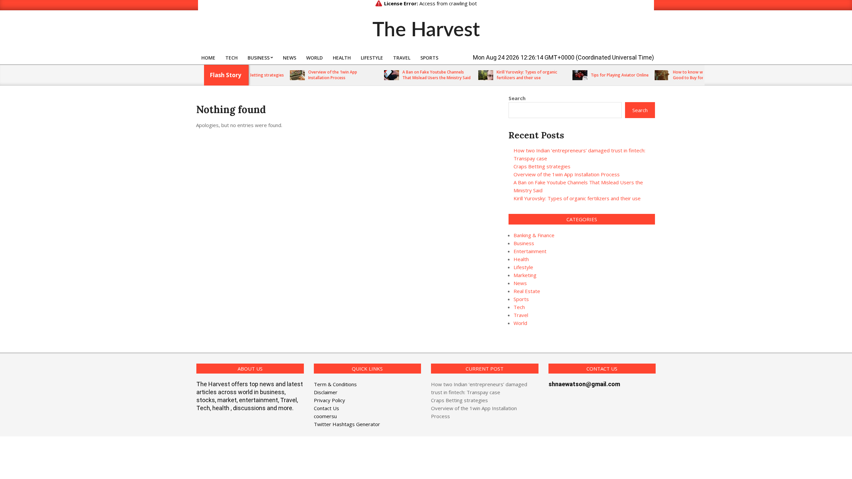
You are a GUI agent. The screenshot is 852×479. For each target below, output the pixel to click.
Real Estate (527, 291)
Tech (519, 307)
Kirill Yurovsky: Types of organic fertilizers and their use (517, 74)
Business (524, 243)
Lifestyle (523, 267)
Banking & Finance (534, 235)
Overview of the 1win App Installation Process (323, 74)
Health (521, 259)
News (520, 283)
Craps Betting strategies (251, 75)
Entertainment (530, 251)
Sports (521, 299)
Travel (521, 315)
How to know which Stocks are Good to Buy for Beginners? (693, 74)
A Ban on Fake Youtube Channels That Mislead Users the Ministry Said (427, 74)
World (520, 323)
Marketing (525, 275)
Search (517, 98)
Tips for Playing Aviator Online (610, 75)
